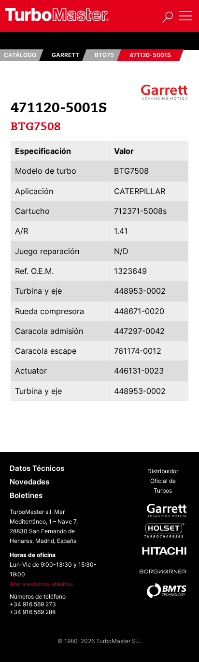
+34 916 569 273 (33, 604)
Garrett (65, 55)
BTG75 (104, 55)
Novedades (29, 481)
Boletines (26, 495)
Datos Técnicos (37, 468)
